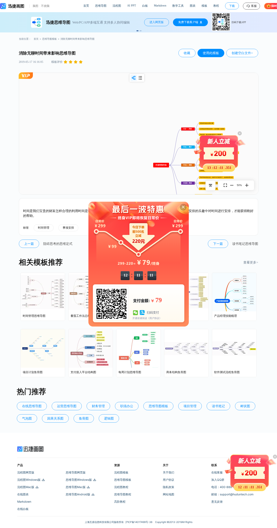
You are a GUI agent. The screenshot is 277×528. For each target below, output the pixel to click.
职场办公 (126, 406)
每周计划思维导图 (129, 372)
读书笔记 (218, 406)
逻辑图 (109, 418)
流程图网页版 (25, 472)
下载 (232, 5)
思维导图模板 (49, 38)
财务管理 (98, 406)
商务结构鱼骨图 (176, 372)
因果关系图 (55, 418)
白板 (145, 5)
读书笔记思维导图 (245, 243)
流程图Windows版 (29, 479)
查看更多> (250, 262)
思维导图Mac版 (76, 487)
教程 (216, 5)
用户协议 (168, 479)
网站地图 (168, 494)
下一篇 (218, 243)
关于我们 (168, 472)
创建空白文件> (242, 53)
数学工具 (178, 5)
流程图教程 (121, 487)
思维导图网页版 (76, 472)
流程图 (117, 5)
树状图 (245, 406)
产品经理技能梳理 (225, 315)
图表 (192, 5)
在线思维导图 (32, 406)
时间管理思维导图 (34, 315)
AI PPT (131, 5)
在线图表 (23, 494)
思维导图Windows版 (79, 479)
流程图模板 (121, 472)
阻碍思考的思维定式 (57, 243)
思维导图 (100, 5)
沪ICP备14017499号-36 (139, 522)
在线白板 (23, 509)
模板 (204, 5)
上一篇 (29, 243)
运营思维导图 (66, 406)
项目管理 (190, 406)
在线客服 (217, 472)
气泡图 (27, 418)
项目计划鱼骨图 (33, 372)
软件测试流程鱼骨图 (227, 372)
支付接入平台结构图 (83, 372)
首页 (86, 5)
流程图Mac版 (25, 487)
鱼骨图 (84, 418)
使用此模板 (211, 53)
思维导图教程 (122, 494)
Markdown (160, 5)
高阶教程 (120, 501)
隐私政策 (168, 487)
